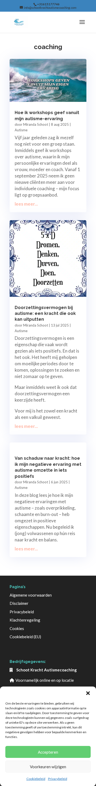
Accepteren (48, 752)
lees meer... (26, 204)
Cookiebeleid (35, 779)
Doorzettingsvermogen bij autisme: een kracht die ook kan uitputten (45, 313)
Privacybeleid (57, 779)
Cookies (17, 628)
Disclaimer (19, 603)
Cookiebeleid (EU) (25, 636)
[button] (88, 693)
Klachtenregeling (25, 620)
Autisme (21, 130)
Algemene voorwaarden (31, 595)
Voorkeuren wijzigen (48, 766)
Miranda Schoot (35, 124)
